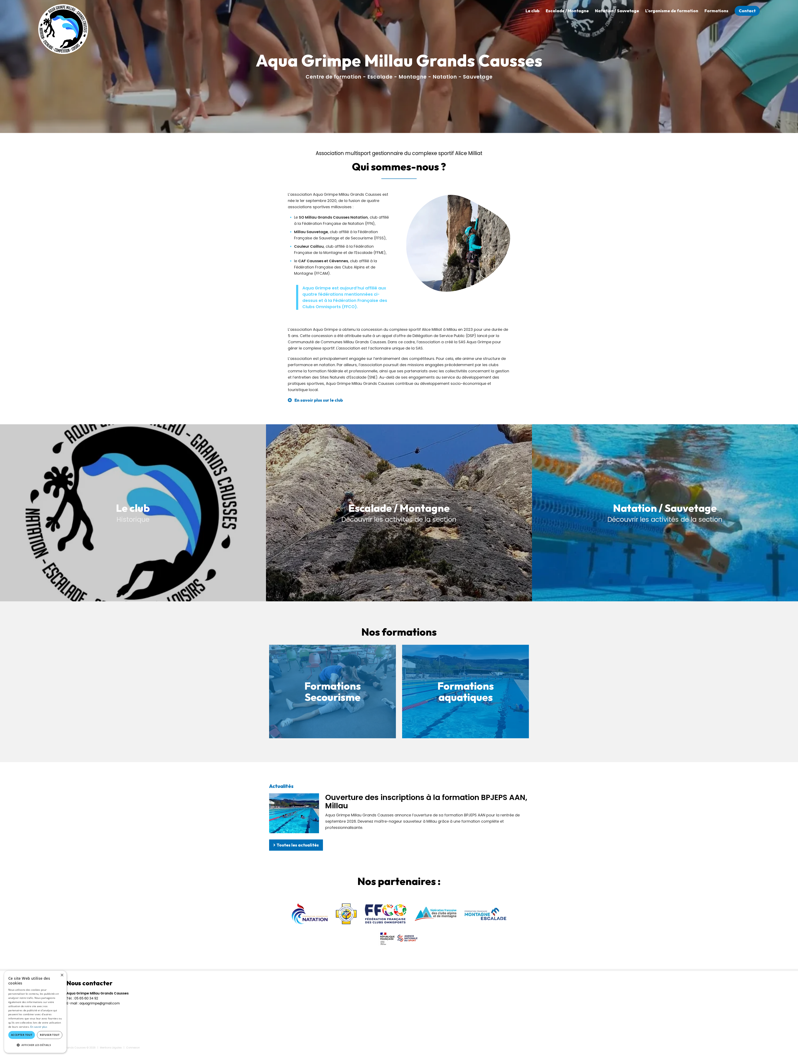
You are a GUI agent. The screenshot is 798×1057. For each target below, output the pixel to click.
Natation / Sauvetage (617, 10)
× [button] (61, 975)
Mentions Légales (111, 1047)
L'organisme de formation (671, 10)
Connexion (133, 1047)
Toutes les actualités (298, 845)
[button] (35, 1045)
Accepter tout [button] (21, 1035)
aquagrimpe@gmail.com (99, 1003)
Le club (532, 10)
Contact (747, 10)
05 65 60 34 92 (86, 998)
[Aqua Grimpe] (63, 28)
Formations (716, 10)
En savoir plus (38, 1027)
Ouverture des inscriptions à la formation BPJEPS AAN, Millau (426, 801)
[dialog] (35, 1012)
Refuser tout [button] (49, 1035)
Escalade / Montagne (567, 10)
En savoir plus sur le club (318, 400)
